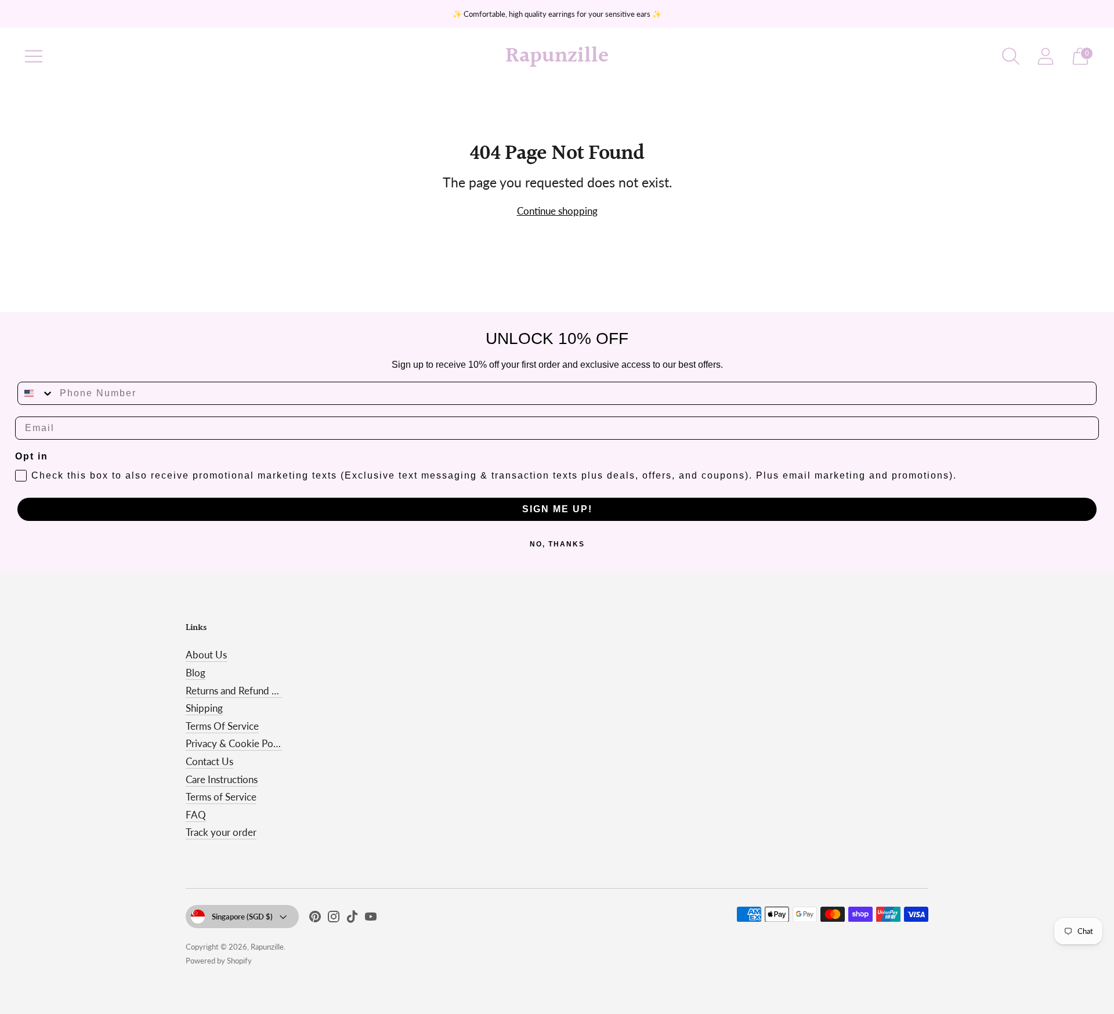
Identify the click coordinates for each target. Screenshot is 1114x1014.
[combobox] (36, 393)
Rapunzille (267, 946)
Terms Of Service (222, 726)
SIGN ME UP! (557, 509)
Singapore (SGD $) (242, 916)
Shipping (204, 708)
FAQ (196, 815)
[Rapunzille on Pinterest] (315, 919)
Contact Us (209, 761)
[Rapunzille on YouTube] (371, 919)
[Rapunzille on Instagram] (334, 919)
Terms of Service (221, 797)
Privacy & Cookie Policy (237, 743)
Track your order (221, 832)
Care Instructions (222, 779)
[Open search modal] (1010, 56)
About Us (206, 655)
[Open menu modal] (33, 56)
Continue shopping (557, 211)
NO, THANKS (557, 544)
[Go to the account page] (1045, 56)
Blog (195, 673)
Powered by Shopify (219, 960)
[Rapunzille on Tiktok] (352, 919)
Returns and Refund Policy (242, 691)
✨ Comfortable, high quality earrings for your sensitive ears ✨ (557, 14)
